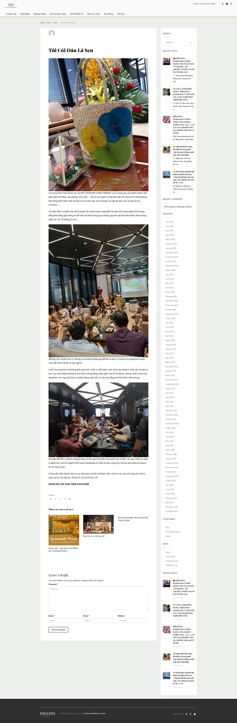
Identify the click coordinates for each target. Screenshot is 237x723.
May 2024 (169, 332)
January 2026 (171, 248)
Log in (168, 552)
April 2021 (169, 406)
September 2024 (172, 314)
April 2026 (169, 235)
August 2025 (171, 270)
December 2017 (172, 507)
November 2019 (172, 467)
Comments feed (172, 561)
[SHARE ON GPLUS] (60, 499)
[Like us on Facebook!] (186, 714)
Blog (87, 34)
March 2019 (170, 494)
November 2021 (172, 380)
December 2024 (172, 301)
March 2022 (170, 375)
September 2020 (172, 424)
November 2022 (172, 367)
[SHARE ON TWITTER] (51, 499)
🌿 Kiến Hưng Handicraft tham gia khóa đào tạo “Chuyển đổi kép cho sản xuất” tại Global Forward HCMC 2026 (183, 177)
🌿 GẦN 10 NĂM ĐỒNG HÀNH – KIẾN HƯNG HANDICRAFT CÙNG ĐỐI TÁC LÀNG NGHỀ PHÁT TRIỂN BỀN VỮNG (183, 94)
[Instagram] (227, 4)
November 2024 (172, 305)
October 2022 (171, 371)
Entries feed (170, 557)
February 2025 (171, 296)
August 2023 (171, 349)
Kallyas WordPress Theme (94, 713)
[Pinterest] (231, 4)
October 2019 (171, 472)
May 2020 (169, 441)
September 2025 (172, 266)
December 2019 (172, 463)
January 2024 (171, 345)
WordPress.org (171, 565)
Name (52, 616)
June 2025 (170, 279)
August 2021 (171, 389)
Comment (53, 584)
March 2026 (170, 239)
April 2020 (169, 446)
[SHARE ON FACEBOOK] (55, 499)
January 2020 (171, 459)
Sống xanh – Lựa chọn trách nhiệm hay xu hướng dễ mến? (63, 549)
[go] (191, 43)
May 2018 (169, 503)
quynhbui (62, 32)
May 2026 (169, 231)
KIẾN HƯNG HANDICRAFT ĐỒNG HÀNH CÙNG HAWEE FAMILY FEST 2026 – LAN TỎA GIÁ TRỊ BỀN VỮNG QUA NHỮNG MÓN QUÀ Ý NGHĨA (183, 124)
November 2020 (172, 415)
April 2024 (169, 336)
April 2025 (169, 288)
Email (86, 616)
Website (121, 616)
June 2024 (170, 327)
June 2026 (170, 226)
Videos (168, 536)
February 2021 (171, 410)
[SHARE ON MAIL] (70, 499)
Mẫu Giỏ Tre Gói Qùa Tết (93, 536)
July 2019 (169, 485)
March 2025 (170, 292)
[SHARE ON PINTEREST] (65, 499)
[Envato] (195, 714)
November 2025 (172, 257)
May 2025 (169, 283)
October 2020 (171, 419)
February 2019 (171, 498)
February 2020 (171, 454)
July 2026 (169, 222)
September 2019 (172, 476)
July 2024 (169, 323)
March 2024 (170, 340)
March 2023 (170, 362)
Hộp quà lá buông (184, 207)
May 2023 (169, 353)
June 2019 (170, 489)
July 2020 (169, 432)
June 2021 (170, 397)
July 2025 (169, 275)
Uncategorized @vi (173, 532)
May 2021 (169, 402)
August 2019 (171, 481)
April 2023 (169, 358)
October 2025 (171, 261)
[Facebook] (223, 4)
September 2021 (172, 384)
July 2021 (169, 393)
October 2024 (171, 310)
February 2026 (171, 244)
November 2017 (172, 511)
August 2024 (171, 318)
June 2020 (170, 437)
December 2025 (172, 253)
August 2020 (171, 428)
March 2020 (170, 450)
